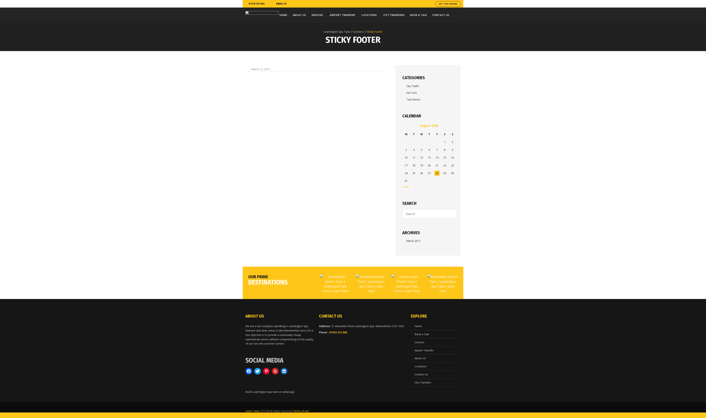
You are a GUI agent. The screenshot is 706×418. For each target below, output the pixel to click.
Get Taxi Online (448, 3)
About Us (420, 358)
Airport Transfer (424, 350)
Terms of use (301, 411)
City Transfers (423, 382)
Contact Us (421, 374)
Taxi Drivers (413, 99)
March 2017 (413, 241)
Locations (420, 366)
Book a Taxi (422, 334)
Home (418, 326)
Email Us (281, 3)
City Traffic (412, 86)
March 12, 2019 (260, 69)
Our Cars (411, 92)
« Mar (405, 187)
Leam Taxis (252, 411)
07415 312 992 (257, 3)
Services (419, 342)
